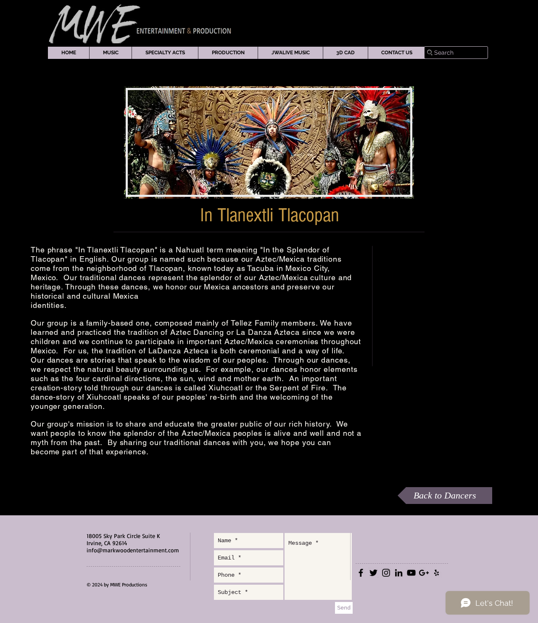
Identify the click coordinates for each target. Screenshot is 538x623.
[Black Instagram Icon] (386, 572)
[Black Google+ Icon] (424, 572)
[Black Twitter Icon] (373, 572)
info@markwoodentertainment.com (133, 550)
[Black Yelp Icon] (436, 572)
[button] (110, 53)
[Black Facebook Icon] (361, 572)
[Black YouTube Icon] (411, 572)
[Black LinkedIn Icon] (398, 572)
